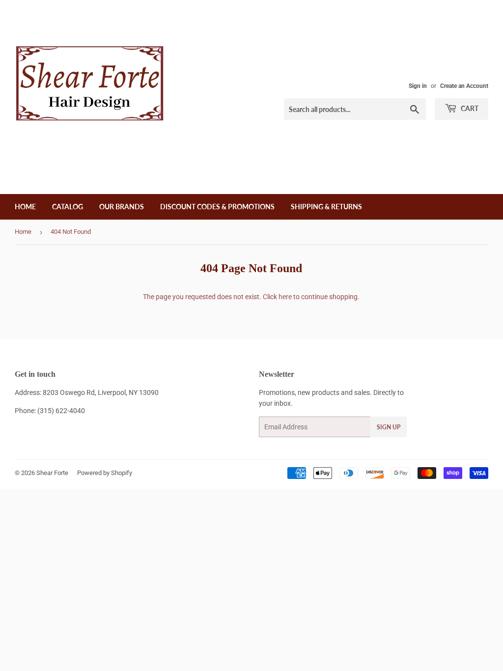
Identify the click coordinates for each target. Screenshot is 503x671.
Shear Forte (52, 472)
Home (25, 206)
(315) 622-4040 (61, 411)
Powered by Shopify (104, 472)
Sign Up (388, 427)
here (285, 297)
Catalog (67, 206)
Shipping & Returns (326, 206)
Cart (468, 108)
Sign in (418, 86)
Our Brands (121, 206)
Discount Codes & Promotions (217, 206)
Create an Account (464, 86)
